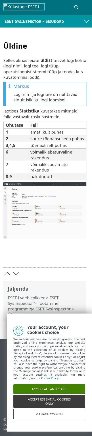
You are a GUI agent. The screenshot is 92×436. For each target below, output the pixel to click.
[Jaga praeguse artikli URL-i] (58, 257)
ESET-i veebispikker (26, 297)
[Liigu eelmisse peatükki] (7, 274)
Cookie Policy (50, 381)
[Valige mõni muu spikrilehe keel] (86, 7)
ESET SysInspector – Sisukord (34, 21)
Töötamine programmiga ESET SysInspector (39, 306)
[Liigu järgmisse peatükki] (16, 274)
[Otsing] (76, 7)
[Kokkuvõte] (81, 257)
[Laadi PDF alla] (69, 257)
